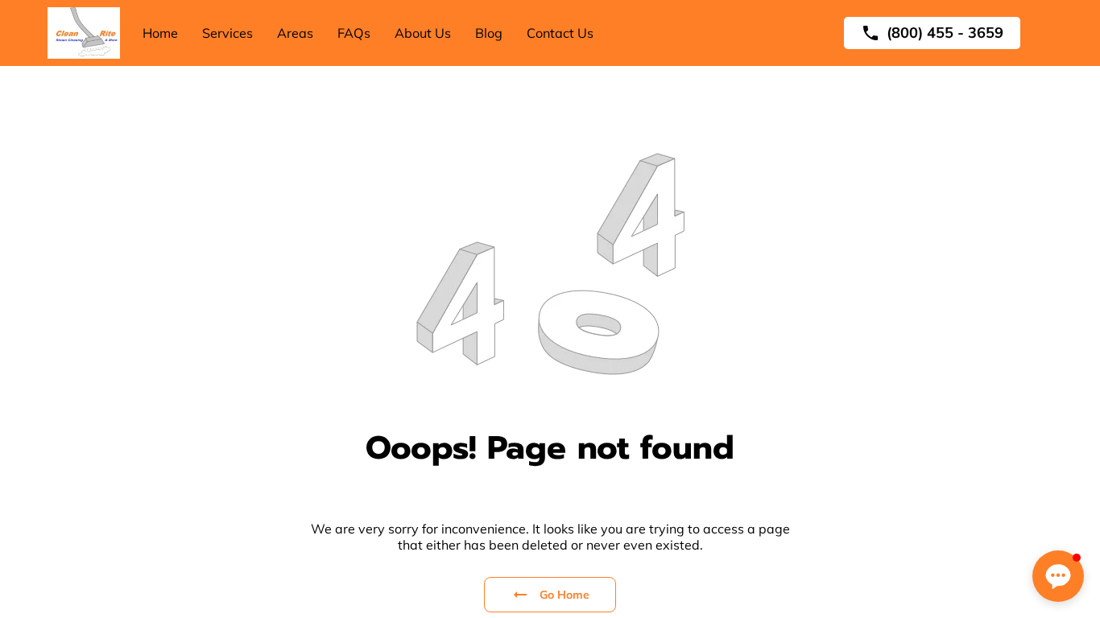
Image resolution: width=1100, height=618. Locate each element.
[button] (1058, 576)
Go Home (565, 594)
